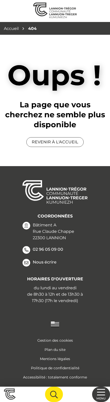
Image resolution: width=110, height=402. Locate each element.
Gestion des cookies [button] (55, 340)
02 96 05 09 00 (48, 249)
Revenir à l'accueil (55, 142)
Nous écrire (45, 262)
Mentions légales (55, 359)
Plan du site (55, 349)
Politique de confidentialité (55, 368)
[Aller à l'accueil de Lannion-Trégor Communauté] (55, 11)
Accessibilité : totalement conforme (55, 377)
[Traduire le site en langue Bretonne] (55, 323)
